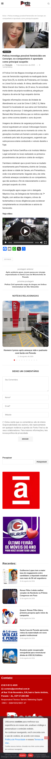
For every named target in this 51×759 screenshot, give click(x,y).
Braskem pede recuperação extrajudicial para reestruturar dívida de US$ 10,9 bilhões (33, 652)
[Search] (48, 4)
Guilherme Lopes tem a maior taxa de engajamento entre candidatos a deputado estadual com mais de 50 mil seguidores (33, 574)
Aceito (22, 755)
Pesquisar (7, 458)
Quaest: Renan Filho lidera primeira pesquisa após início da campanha (34, 612)
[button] (25, 231)
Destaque (7, 259)
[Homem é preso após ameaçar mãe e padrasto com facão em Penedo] (25, 324)
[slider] (23, 242)
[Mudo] (41, 242)
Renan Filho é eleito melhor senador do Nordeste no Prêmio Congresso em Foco (33, 593)
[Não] (46, 737)
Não (30, 755)
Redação (8, 65)
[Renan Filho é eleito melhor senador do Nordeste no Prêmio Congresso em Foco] (9, 596)
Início (4, 16)
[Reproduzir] (5, 242)
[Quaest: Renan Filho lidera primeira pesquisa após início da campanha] (9, 616)
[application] (25, 231)
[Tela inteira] (45, 242)
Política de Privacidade (15, 739)
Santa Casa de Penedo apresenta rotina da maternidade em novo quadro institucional (34, 632)
